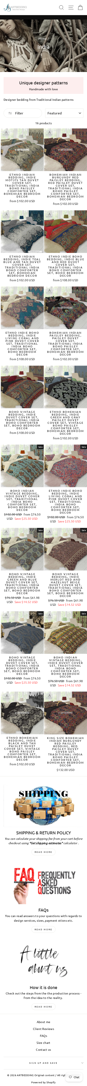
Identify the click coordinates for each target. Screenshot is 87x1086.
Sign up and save (43, 1062)
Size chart (43, 1042)
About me (43, 1022)
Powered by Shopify (43, 1082)
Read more (43, 851)
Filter (18, 113)
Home (42, 38)
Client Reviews (43, 1029)
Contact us (43, 1049)
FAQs (43, 1036)
